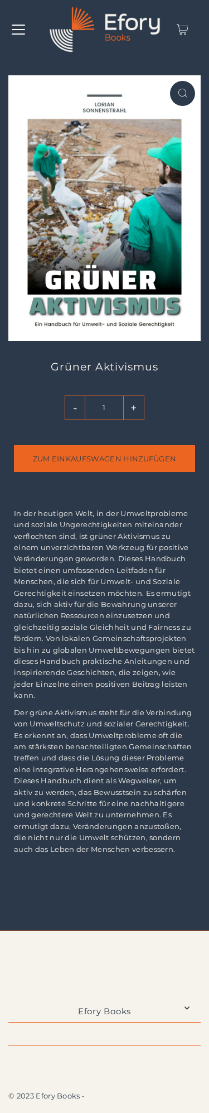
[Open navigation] (18, 30)
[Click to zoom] (182, 93)
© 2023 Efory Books (44, 1096)
